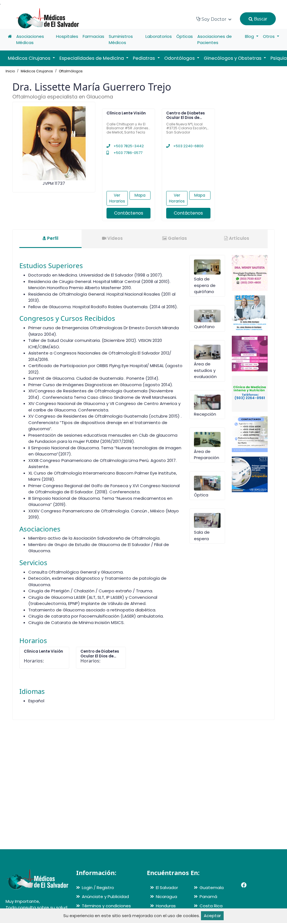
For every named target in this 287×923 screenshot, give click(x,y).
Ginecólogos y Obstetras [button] (233, 58)
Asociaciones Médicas (30, 39)
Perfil (52, 238)
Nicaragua (166, 896)
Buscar (260, 19)
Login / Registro (98, 887)
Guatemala (212, 887)
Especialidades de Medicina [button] (92, 58)
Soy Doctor (214, 19)
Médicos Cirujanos (37, 71)
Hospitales (67, 36)
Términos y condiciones (106, 906)
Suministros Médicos (121, 39)
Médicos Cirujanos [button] (30, 58)
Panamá (208, 896)
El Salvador (167, 887)
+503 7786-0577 (127, 152)
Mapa (140, 195)
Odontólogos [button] (180, 58)
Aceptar (212, 916)
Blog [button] (250, 36)
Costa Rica (211, 906)
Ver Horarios (117, 198)
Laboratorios (158, 36)
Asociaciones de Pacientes (214, 39)
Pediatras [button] (144, 58)
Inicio (10, 71)
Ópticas (184, 36)
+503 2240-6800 (187, 146)
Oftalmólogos (71, 71)
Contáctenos (128, 213)
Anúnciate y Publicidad (105, 896)
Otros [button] (269, 36)
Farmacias (93, 36)
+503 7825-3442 (128, 146)
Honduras (166, 906)
